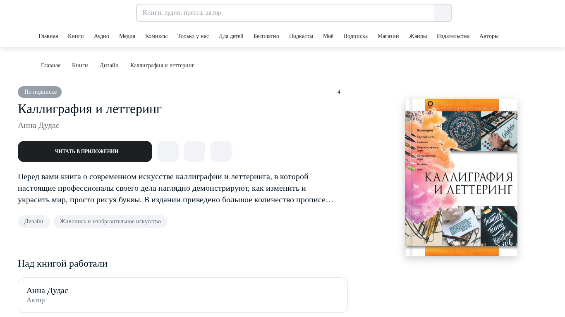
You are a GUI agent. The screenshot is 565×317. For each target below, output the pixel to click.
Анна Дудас (39, 125)
